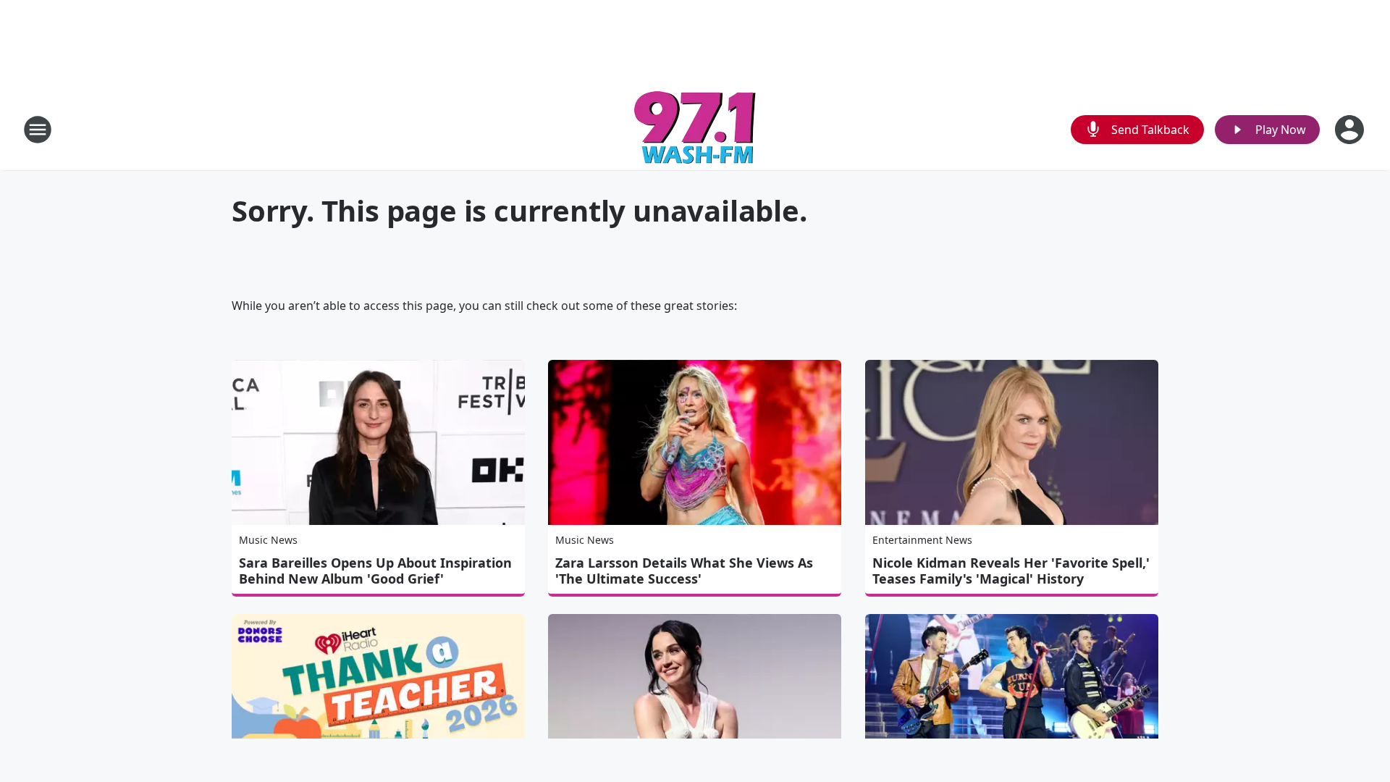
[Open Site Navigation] (37, 129)
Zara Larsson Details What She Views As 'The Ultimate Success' (684, 570)
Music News (268, 540)
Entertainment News (922, 540)
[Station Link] (695, 129)
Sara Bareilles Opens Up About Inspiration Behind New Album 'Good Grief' (375, 570)
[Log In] (1351, 129)
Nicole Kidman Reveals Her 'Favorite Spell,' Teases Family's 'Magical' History (1011, 570)
